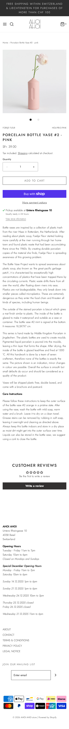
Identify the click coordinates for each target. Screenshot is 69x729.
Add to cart (34, 181)
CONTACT (8, 635)
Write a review (34, 486)
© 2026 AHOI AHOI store (25, 717)
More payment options (34, 202)
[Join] (56, 675)
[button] (34, 81)
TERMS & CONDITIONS (16, 640)
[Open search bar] (13, 24)
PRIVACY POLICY (12, 646)
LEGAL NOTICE (11, 651)
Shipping (22, 153)
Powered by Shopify (47, 717)
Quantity (7, 159)
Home (5, 42)
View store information (16, 218)
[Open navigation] (5, 24)
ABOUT (7, 629)
